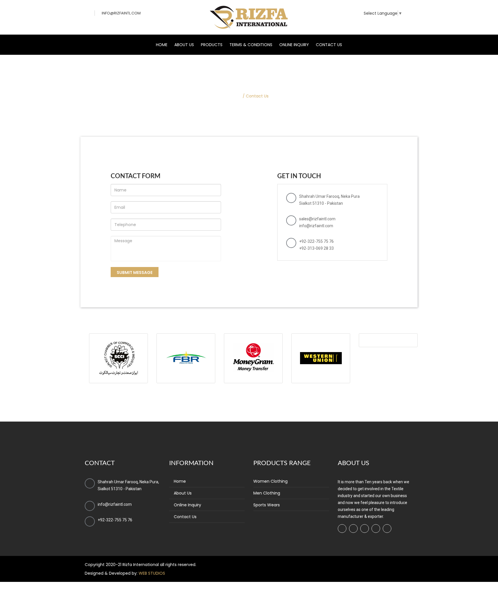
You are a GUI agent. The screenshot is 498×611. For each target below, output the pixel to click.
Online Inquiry (294, 45)
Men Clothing (266, 493)
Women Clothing (270, 481)
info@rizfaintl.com (121, 13)
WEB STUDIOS (152, 573)
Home (161, 45)
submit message (134, 272)
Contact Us (329, 45)
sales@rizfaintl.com (317, 219)
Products (211, 45)
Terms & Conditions (250, 45)
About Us (184, 45)
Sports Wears (266, 505)
